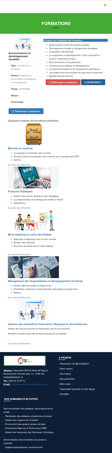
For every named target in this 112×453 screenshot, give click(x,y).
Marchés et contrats (20, 148)
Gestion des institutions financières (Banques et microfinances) (48, 324)
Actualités (64, 393)
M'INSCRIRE (93, 82)
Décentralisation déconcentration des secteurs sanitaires (25, 441)
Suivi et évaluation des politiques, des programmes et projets (28, 410)
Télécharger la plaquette (27, 111)
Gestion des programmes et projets (21, 420)
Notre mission (66, 368)
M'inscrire (25, 164)
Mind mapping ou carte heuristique (29, 234)
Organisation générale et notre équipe (77, 389)
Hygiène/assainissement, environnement (24, 447)
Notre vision (65, 383)
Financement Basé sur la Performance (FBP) (26, 428)
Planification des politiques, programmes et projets (28, 416)
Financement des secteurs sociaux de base (25, 424)
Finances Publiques (20, 191)
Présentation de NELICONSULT (74, 363)
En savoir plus (14, 164)
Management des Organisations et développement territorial (45, 281)
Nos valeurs (65, 373)
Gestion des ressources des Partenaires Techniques (29, 432)
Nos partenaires (67, 378)
